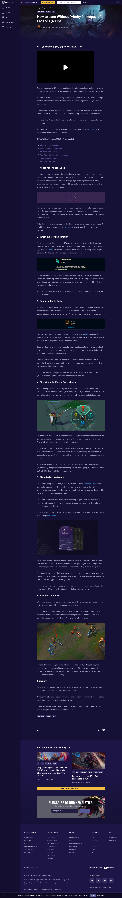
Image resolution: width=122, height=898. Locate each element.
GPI (7, 17)
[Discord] (108, 868)
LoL (51, 8)
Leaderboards (50, 852)
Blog (93, 837)
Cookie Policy (57, 889)
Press (36, 867)
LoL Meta (48, 763)
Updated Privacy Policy (46, 889)
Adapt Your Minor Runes (49, 145)
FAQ (93, 852)
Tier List (8, 27)
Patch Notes (98, 772)
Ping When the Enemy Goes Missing (54, 155)
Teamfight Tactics (52, 832)
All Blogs (85, 2)
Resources (95, 832)
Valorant (72, 832)
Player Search (50, 849)
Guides (48, 12)
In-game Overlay (28, 837)
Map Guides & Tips (74, 837)
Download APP (49, 2)
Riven (87, 334)
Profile (8, 12)
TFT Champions (51, 855)
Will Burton (46, 27)
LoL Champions (28, 852)
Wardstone (51, 516)
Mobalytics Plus (28, 867)
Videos (94, 843)
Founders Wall (112, 840)
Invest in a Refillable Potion (51, 148)
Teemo (68, 227)
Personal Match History (30, 846)
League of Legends (29, 2)
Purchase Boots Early (48, 152)
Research (94, 849)
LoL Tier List (27, 840)
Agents (71, 840)
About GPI (94, 846)
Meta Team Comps (52, 840)
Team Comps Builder (52, 843)
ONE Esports (91, 129)
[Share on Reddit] (103, 730)
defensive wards (89, 484)
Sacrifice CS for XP (47, 161)
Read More (100, 895)
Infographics (95, 840)
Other (110, 832)
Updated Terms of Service (31, 889)
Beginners (41, 12)
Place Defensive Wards (49, 158)
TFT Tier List (50, 858)
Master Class (72, 852)
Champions (9, 22)
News (55, 763)
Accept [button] (93, 895)
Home (8, 7)
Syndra (50, 250)
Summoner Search (29, 849)
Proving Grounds (113, 837)
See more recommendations (71, 788)
